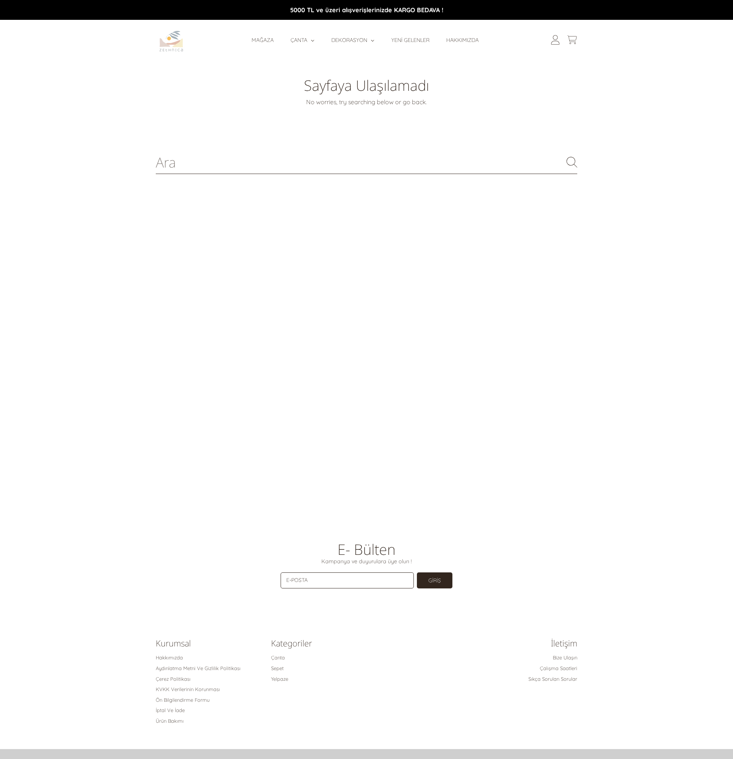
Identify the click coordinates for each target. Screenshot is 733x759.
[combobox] (366, 162)
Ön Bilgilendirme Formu (183, 700)
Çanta (278, 657)
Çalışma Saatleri (558, 668)
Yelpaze (279, 679)
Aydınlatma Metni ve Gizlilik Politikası (198, 668)
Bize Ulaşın (565, 657)
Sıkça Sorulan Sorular (552, 679)
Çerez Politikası (173, 679)
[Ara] (572, 162)
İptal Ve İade (170, 710)
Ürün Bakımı (170, 721)
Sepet (277, 668)
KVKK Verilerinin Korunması (188, 689)
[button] (571, 40)
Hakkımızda (169, 657)
